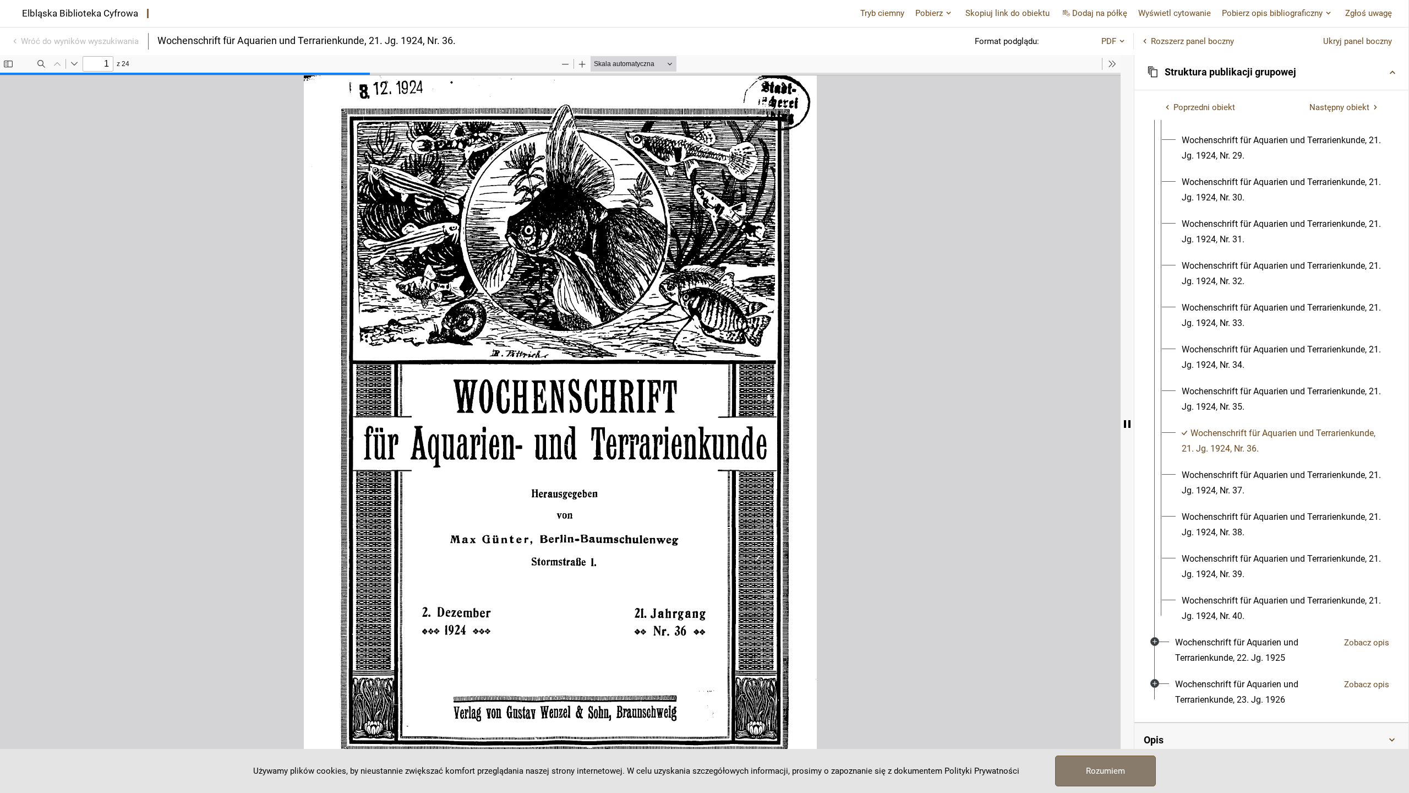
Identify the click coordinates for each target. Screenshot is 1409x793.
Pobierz (929, 13)
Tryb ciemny (882, 13)
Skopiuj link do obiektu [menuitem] (1007, 13)
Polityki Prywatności (981, 771)
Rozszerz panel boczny (1192, 41)
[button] (1271, 72)
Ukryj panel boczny (1357, 41)
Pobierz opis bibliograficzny (1272, 13)
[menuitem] (1281, 148)
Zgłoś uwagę (1368, 13)
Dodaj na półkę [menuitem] (1099, 13)
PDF (1108, 41)
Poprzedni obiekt (1204, 107)
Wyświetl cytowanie (1174, 13)
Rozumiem (1105, 771)
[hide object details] (1127, 424)
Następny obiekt (1339, 107)
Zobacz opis (1366, 643)
